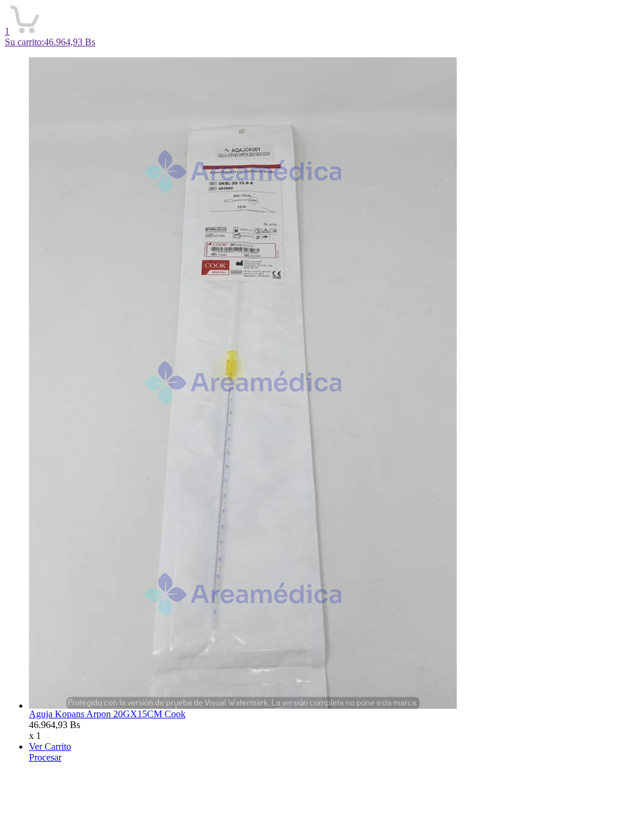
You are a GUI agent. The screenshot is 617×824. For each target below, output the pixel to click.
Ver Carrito (50, 746)
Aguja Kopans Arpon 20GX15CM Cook (107, 714)
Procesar (45, 757)
